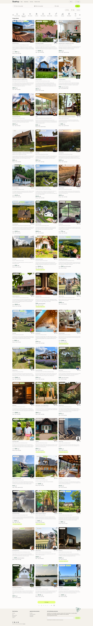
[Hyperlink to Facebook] (14, 622)
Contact (13, 617)
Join (12, 614)
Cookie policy (31, 616)
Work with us (14, 616)
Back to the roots (14, 615)
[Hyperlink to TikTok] (16, 622)
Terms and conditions (32, 614)
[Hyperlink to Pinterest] (18, 622)
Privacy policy (31, 615)
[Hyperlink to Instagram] (12, 622)
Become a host (37, 1)
